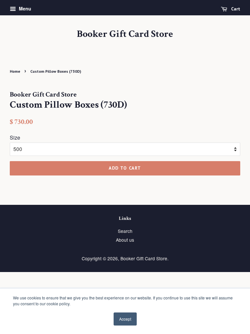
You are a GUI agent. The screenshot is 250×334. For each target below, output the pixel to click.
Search (125, 231)
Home (15, 71)
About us (125, 239)
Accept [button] (125, 319)
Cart (235, 9)
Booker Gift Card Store (125, 34)
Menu (24, 8)
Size (15, 137)
